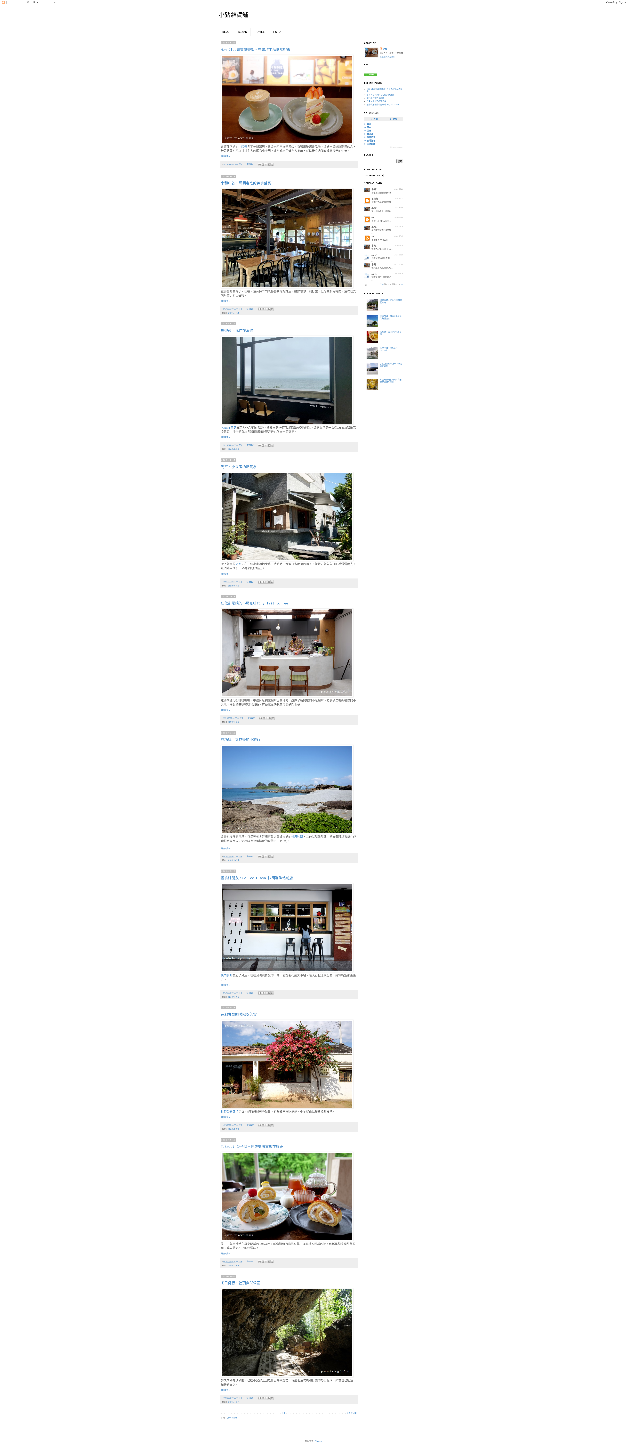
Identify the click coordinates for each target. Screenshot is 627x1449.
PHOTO (276, 32)
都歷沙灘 (297, 836)
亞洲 (368, 130)
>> (402, 284)
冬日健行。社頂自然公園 (240, 1283)
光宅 (238, 564)
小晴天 (242, 146)
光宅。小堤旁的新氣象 (239, 467)
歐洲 (368, 124)
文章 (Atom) (232, 1418)
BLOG (225, 32)
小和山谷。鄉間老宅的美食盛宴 (246, 183)
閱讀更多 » (225, 156)
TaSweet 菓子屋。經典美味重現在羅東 (252, 1147)
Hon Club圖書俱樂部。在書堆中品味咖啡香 (255, 50)
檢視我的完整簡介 (387, 57)
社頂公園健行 (229, 1111)
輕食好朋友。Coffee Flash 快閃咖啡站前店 (257, 878)
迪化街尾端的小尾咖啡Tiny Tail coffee (254, 603)
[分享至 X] (265, 164)
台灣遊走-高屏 (233, 1402)
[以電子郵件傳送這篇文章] (259, 164)
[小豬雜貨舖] (370, 75)
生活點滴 (370, 144)
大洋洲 (369, 134)
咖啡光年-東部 (233, 586)
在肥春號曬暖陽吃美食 (239, 1015)
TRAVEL (259, 32)
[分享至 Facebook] (269, 164)
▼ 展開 (374, 119)
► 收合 (393, 119)
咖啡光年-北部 (233, 449)
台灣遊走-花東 (233, 313)
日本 (368, 127)
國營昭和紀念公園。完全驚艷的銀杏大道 (391, 381)
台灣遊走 (370, 137)
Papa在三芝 (228, 427)
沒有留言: (251, 164)
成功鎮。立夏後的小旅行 (240, 740)
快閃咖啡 (227, 975)
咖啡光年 (370, 140)
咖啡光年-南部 (233, 1129)
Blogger (318, 1441)
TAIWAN (241, 32)
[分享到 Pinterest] (272, 164)
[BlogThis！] (262, 164)
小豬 (385, 49)
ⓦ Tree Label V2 (396, 147)
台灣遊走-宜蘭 (233, 1266)
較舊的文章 (351, 1413)
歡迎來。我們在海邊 (237, 331)
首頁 (283, 1413)
